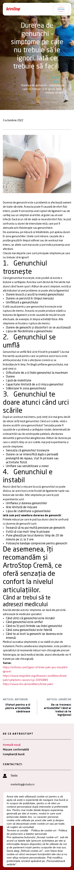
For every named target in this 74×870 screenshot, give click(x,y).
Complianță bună (13, 754)
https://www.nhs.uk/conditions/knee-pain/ (28, 684)
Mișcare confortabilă (16, 749)
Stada (14, 775)
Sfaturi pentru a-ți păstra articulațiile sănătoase (17, 708)
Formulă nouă (11, 745)
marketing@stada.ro (23, 784)
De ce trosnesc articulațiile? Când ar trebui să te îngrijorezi (57, 710)
